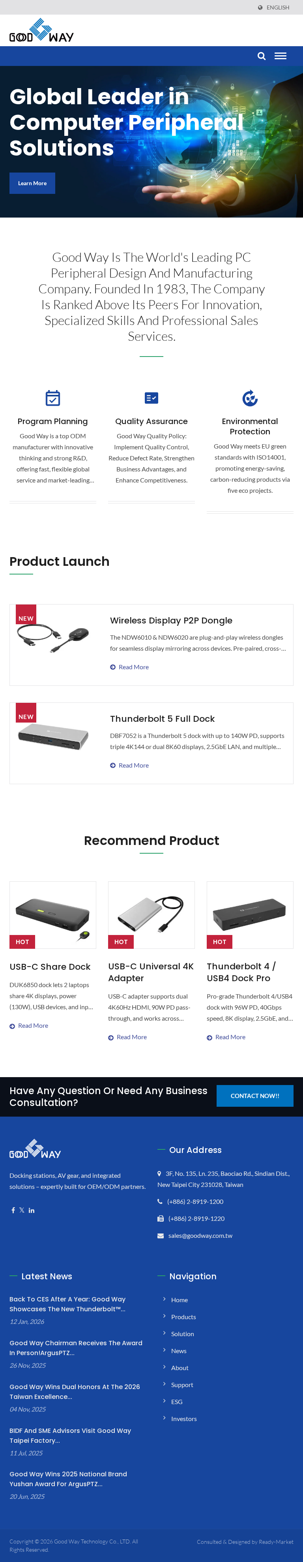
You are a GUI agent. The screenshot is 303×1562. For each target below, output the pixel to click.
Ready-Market (276, 1541)
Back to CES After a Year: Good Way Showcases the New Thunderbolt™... (67, 1304)
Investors (184, 1418)
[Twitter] (22, 1210)
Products (183, 1316)
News (179, 1350)
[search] (260, 56)
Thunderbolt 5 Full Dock (162, 719)
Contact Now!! (255, 1095)
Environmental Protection (250, 426)
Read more (51, 1005)
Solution (182, 1333)
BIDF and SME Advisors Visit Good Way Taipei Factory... (70, 1435)
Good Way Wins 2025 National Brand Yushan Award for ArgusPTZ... (68, 1479)
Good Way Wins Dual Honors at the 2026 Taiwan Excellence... (74, 1391)
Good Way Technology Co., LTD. (92, 1541)
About (180, 1367)
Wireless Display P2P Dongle (171, 620)
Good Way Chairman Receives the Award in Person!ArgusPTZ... (75, 1348)
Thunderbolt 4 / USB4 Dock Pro (241, 972)
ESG (177, 1401)
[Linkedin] (31, 1210)
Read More (196, 651)
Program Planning (53, 421)
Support (182, 1384)
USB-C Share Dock (50, 967)
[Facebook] (13, 1210)
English (278, 7)
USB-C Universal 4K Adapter (151, 972)
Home (179, 1299)
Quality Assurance (151, 421)
